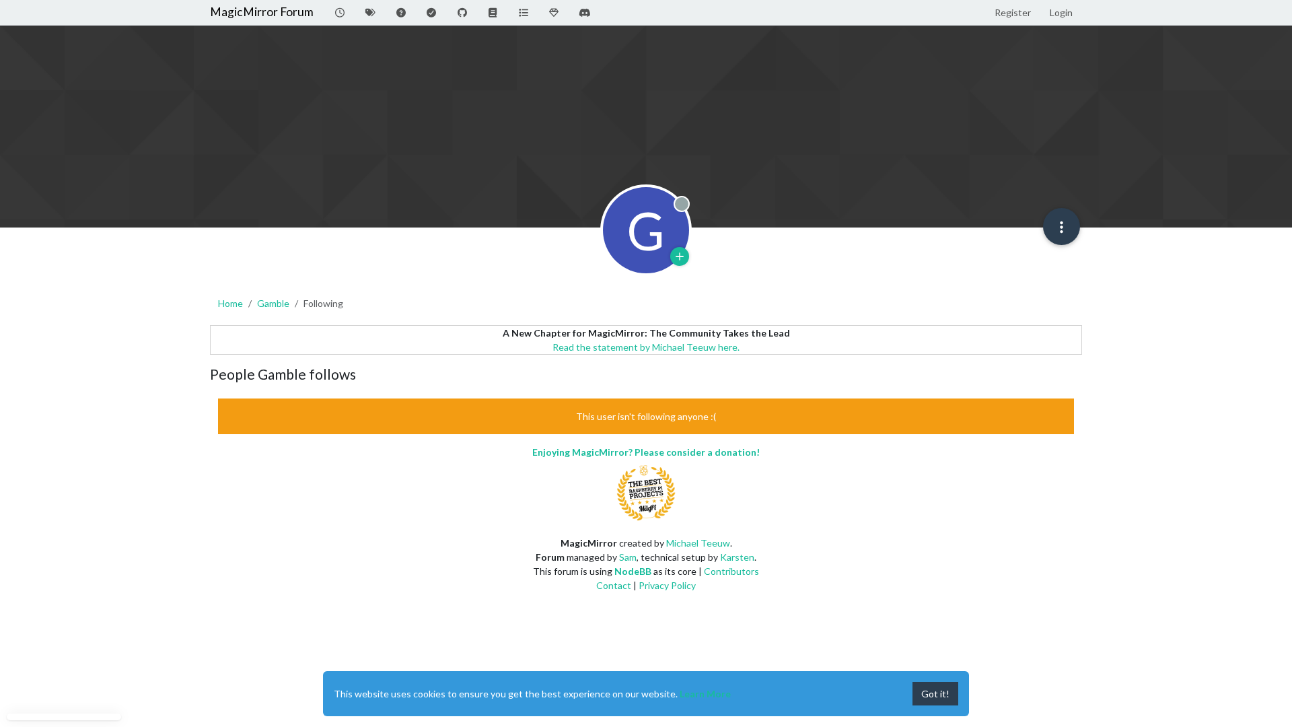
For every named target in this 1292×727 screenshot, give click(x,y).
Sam (628, 557)
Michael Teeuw (698, 543)
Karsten (737, 557)
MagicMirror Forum (262, 12)
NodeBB (632, 571)
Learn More (705, 693)
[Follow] (679, 256)
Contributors (731, 571)
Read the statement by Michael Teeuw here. (646, 347)
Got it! (935, 693)
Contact (613, 585)
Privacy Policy (667, 585)
